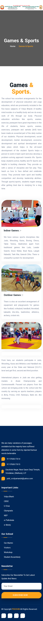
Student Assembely (11, 557)
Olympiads (8, 511)
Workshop (7, 552)
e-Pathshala (8, 520)
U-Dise (6, 506)
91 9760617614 (13, 459)
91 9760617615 (13, 464)
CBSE (6, 501)
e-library (7, 525)
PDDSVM (16, 609)
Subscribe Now (20, 595)
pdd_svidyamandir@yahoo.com (20, 478)
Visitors (7, 547)
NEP (5, 515)
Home (12, 46)
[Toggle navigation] (8, 2)
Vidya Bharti (8, 496)
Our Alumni (8, 543)
